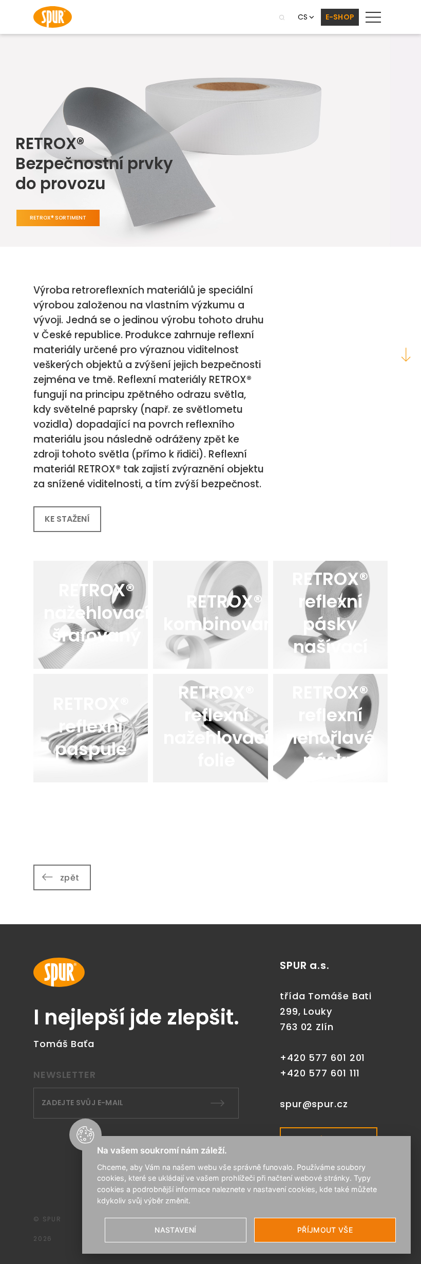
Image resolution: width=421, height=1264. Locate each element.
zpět (70, 878)
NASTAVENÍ (175, 1229)
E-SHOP (340, 17)
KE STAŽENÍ (67, 519)
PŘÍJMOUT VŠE (325, 1229)
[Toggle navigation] (373, 17)
